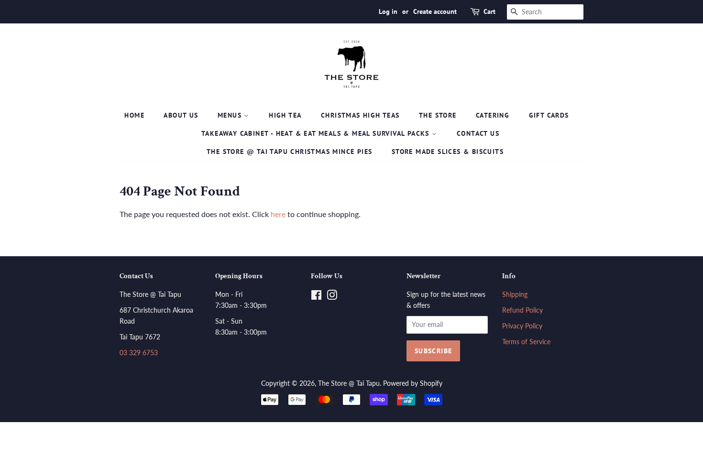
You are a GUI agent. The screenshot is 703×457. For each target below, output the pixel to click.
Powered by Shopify (412, 383)
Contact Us (478, 133)
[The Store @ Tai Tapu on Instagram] (332, 297)
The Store (438, 115)
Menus (231, 115)
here (278, 213)
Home (134, 115)
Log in (388, 11)
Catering (492, 115)
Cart (489, 11)
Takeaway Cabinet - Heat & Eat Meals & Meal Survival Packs (316, 133)
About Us (181, 115)
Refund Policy (522, 310)
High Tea (285, 115)
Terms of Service (526, 342)
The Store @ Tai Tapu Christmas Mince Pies (289, 151)
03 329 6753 (139, 353)
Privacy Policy (522, 326)
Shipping (514, 294)
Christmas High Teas (360, 115)
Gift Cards (549, 115)
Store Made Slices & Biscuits (448, 151)
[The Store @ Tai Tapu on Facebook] (316, 297)
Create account (435, 11)
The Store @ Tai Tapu (349, 383)
